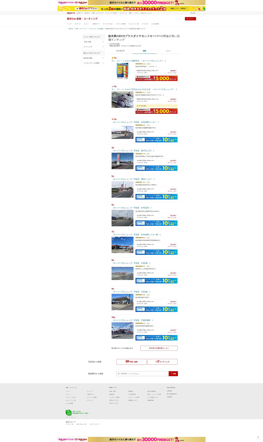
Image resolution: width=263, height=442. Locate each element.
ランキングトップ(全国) (91, 63)
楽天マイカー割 (113, 403)
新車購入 (130, 391)
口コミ (168, 51)
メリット (86, 24)
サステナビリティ (94, 424)
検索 (174, 373)
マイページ (77, 24)
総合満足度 (120, 51)
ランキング (145, 24)
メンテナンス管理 (114, 397)
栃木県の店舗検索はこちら (159, 348)
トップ (69, 24)
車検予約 (111, 394)
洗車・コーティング (81, 28)
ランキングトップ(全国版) (96, 28)
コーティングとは (107, 24)
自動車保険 (150, 400)
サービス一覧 (69, 424)
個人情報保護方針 (172, 394)
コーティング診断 (121, 24)
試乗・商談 (112, 391)
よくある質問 (155, 24)
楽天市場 (192, 13)
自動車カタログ (132, 400)
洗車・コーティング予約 (154, 394)
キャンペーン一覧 (134, 24)
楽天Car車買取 (151, 391)
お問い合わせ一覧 (81, 424)
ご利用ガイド (95, 24)
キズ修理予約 (132, 394)
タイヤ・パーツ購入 (134, 397)
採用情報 (169, 397)
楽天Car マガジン (114, 400)
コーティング (164, 362)
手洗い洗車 (87, 42)
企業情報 (169, 391)
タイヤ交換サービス (153, 397)
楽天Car (71, 28)
